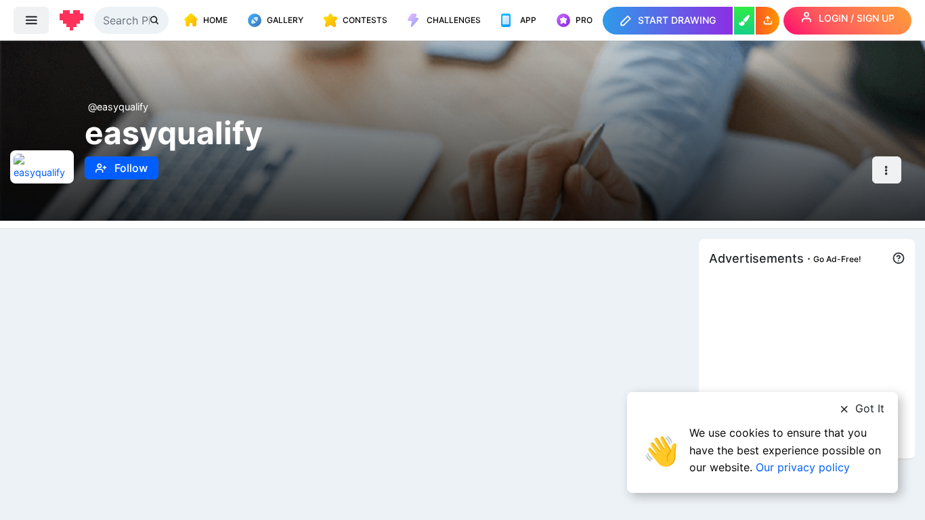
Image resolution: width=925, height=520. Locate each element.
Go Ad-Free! (837, 259)
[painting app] (744, 21)
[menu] (31, 20)
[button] (767, 21)
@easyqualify (118, 106)
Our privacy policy (803, 467)
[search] (156, 19)
